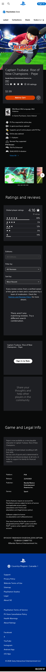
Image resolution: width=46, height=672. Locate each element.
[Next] (42, 175)
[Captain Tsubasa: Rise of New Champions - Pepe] (19, 175)
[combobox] (23, 257)
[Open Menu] (3, 4)
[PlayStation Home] (23, 3)
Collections (17, 20)
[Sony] (40, 671)
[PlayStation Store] (12, 12)
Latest (5, 20)
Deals (27, 20)
